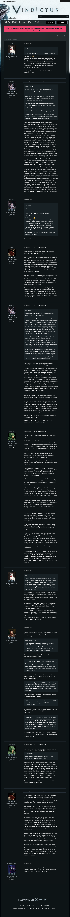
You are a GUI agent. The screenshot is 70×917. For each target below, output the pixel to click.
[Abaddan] (12, 86)
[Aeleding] (12, 633)
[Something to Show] (9, 257)
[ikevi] (12, 252)
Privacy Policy (33, 906)
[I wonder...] (14, 441)
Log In (50, 22)
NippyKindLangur (11, 863)
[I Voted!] (9, 54)
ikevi (11, 247)
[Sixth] (12, 49)
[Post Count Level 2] (14, 54)
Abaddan (27, 49)
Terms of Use (45, 906)
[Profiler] (14, 91)
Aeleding (11, 628)
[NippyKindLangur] (12, 869)
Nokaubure (12, 431)
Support (23, 906)
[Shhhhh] (11, 257)
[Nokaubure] (12, 436)
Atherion (27, 86)
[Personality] (11, 54)
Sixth (11, 43)
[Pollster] (11, 91)
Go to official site (9, 1)
